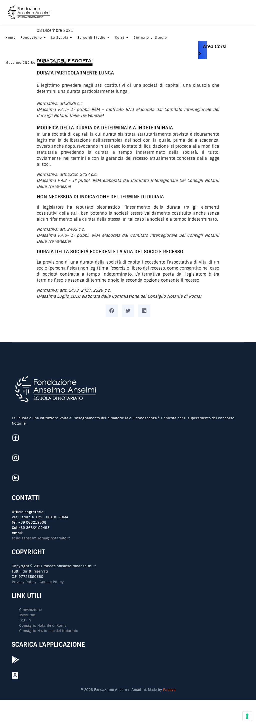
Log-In (25, 620)
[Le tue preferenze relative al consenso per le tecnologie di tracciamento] (247, 716)
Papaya (169, 689)
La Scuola (59, 38)
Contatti (58, 63)
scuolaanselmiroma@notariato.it (41, 538)
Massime (27, 615)
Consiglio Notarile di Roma (42, 625)
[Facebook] (112, 310)
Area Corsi (214, 46)
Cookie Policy (52, 582)
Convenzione (30, 609)
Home (11, 38)
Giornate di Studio (150, 38)
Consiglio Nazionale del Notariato (48, 630)
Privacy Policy (24, 582)
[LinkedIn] (144, 310)
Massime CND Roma (23, 63)
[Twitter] (128, 310)
